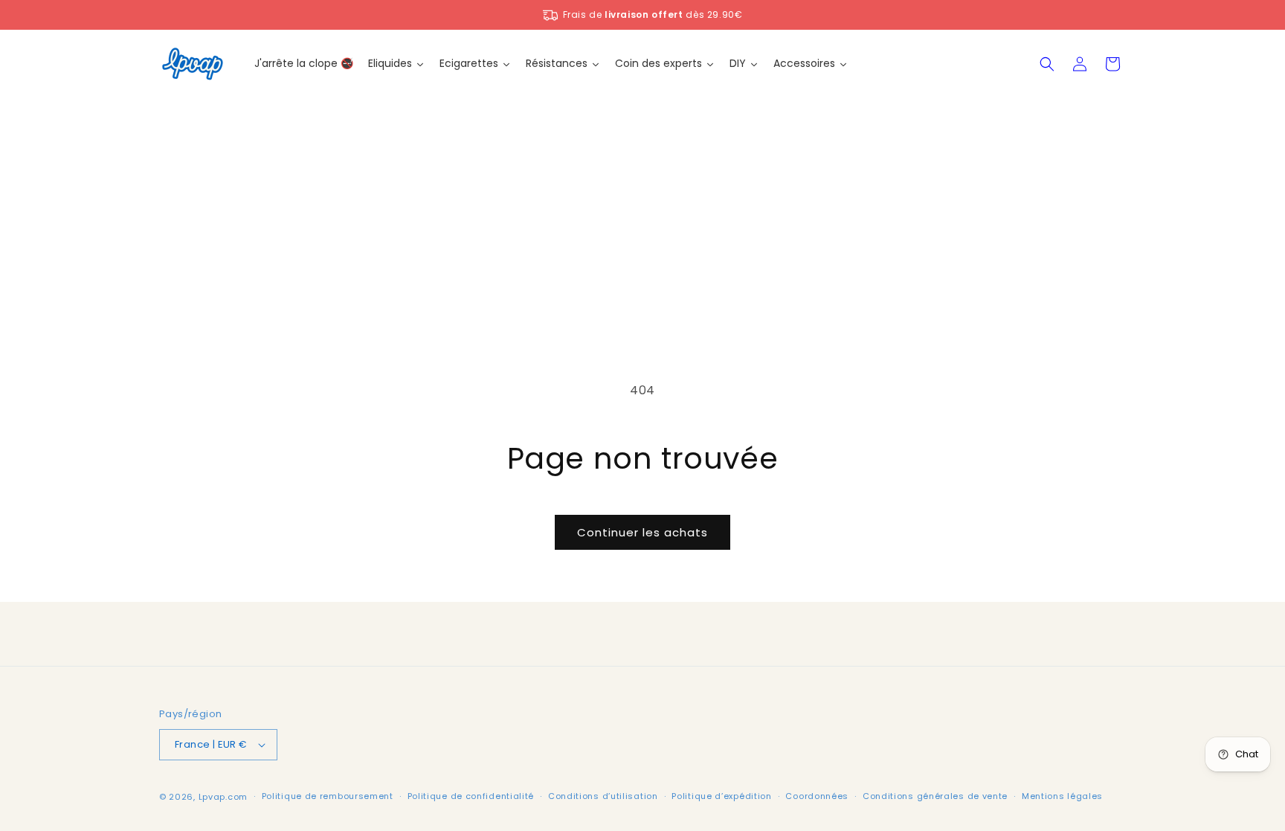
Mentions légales (1062, 796)
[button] (1047, 64)
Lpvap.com (223, 797)
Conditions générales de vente (935, 796)
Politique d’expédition (721, 796)
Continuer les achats (642, 532)
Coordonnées (816, 796)
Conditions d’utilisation (603, 796)
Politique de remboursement (327, 796)
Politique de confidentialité (471, 796)
